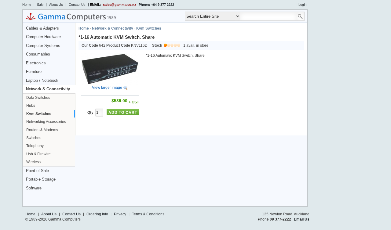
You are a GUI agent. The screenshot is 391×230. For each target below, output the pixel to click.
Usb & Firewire (38, 154)
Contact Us (77, 4)
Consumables (38, 54)
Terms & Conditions (148, 214)
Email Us (301, 219)
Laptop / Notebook (42, 80)
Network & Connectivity (48, 89)
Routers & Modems (42, 130)
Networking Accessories (46, 122)
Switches (33, 138)
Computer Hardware (43, 37)
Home (26, 4)
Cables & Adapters (42, 28)
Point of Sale (37, 171)
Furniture (34, 72)
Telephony (35, 146)
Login (302, 4)
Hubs (30, 105)
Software (34, 188)
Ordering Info (97, 214)
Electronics (36, 63)
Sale (40, 4)
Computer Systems (43, 46)
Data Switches (38, 97)
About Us (56, 4)
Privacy (120, 214)
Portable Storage (41, 179)
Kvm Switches (38, 114)
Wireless (33, 162)
